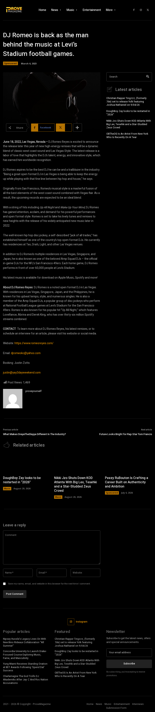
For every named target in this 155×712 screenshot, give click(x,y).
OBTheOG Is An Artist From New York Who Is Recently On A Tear (127, 135)
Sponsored (10, 63)
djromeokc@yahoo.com (26, 353)
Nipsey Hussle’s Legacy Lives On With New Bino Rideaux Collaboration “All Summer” (24, 642)
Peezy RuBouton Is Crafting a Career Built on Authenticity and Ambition (126, 482)
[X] (148, 10)
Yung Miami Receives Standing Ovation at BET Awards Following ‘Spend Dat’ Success (25, 667)
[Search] (147, 76)
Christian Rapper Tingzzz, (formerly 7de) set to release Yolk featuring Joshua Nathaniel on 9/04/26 (126, 101)
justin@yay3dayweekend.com (22, 372)
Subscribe (129, 663)
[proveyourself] (12, 398)
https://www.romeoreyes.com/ (34, 343)
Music (7, 488)
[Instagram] (141, 10)
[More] (77, 127)
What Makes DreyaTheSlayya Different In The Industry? (35, 434)
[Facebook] (134, 10)
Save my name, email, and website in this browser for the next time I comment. (49, 583)
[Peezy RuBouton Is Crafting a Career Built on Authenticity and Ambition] (128, 463)
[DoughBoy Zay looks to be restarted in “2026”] (26, 463)
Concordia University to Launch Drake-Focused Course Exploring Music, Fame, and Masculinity (25, 654)
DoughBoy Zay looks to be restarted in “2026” (128, 112)
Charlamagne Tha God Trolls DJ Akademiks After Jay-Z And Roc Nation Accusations (25, 679)
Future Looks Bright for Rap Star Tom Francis (125, 434)
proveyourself (33, 391)
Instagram (81, 622)
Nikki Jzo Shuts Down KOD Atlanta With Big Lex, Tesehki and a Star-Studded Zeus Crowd (128, 124)
